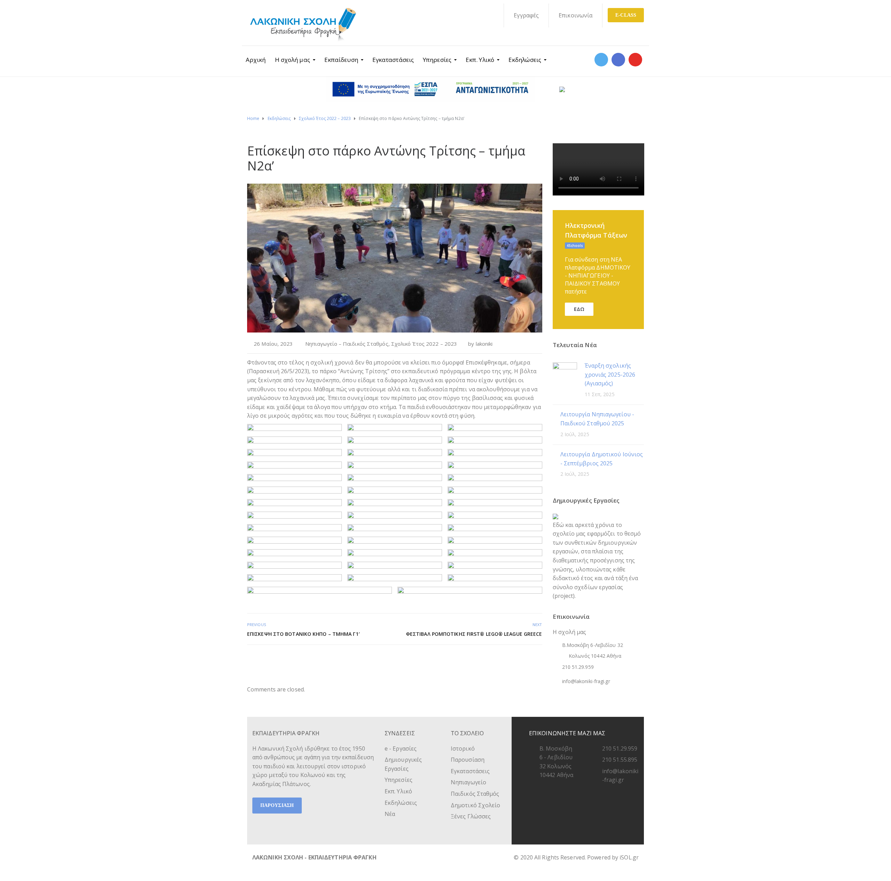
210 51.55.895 (619, 759)
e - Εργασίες (401, 748)
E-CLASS (625, 15)
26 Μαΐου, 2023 (273, 343)
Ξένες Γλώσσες (471, 816)
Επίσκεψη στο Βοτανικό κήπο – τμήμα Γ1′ (303, 634)
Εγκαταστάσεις (393, 60)
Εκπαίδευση (341, 60)
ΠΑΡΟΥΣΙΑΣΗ (277, 805)
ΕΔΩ (579, 309)
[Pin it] (530, 659)
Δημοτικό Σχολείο (475, 805)
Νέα (390, 814)
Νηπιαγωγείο (468, 782)
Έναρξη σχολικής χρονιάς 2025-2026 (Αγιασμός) (610, 374)
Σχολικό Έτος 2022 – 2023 (424, 343)
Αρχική (256, 60)
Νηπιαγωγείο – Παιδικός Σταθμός (346, 343)
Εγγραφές (526, 15)
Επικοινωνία (575, 15)
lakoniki (484, 343)
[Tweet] (522, 659)
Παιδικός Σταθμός (475, 794)
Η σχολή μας (292, 60)
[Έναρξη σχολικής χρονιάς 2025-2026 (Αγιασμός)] (565, 374)
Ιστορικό (463, 748)
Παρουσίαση (467, 759)
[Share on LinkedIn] (537, 659)
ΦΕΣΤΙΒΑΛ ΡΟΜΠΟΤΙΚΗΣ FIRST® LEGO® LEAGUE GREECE (474, 634)
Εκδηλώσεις (524, 60)
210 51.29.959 (619, 748)
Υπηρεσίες (437, 60)
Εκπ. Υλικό (480, 60)
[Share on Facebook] (515, 659)
